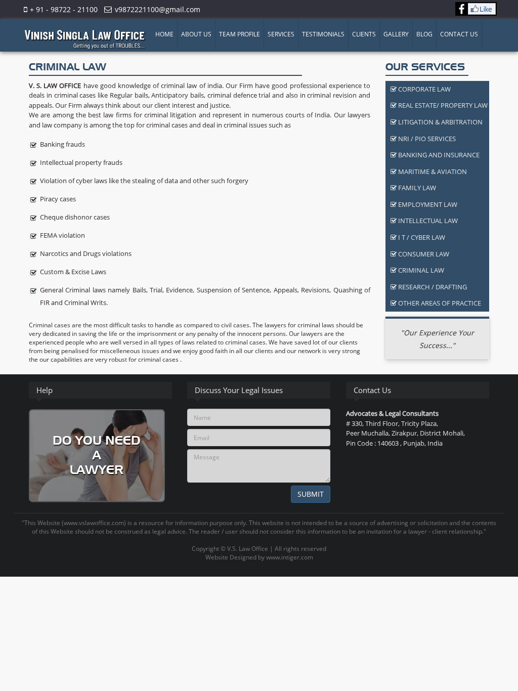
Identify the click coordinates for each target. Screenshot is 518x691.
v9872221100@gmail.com (157, 9)
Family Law (416, 187)
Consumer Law (423, 253)
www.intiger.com (289, 557)
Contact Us (459, 34)
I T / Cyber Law (421, 237)
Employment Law (427, 204)
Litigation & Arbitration (440, 121)
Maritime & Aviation (432, 171)
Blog (424, 34)
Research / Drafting (432, 286)
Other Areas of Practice (439, 303)
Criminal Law (420, 270)
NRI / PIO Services (426, 138)
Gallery (396, 34)
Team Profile (239, 34)
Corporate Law (424, 89)
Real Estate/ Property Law (442, 105)
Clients (364, 34)
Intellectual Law (427, 220)
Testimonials (323, 34)
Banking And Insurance (438, 154)
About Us (196, 34)
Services (281, 34)
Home (164, 34)
